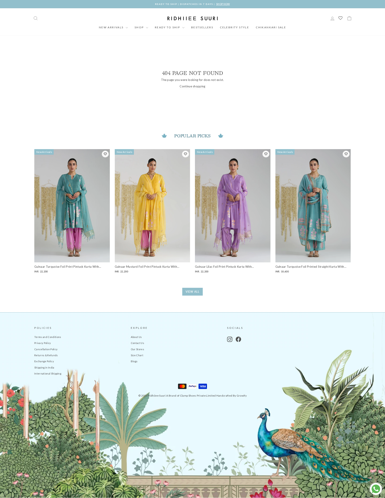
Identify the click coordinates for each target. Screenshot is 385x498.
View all (192, 291)
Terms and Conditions (47, 336)
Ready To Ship (168, 27)
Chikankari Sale (271, 27)
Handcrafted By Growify (231, 395)
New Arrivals (112, 27)
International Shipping (47, 373)
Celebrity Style (234, 27)
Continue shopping (192, 86)
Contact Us (137, 343)
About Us (136, 336)
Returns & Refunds (46, 355)
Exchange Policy (44, 361)
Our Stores (137, 349)
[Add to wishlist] (105, 154)
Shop (140, 27)
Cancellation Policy (45, 349)
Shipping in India (44, 367)
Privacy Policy (42, 343)
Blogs (134, 361)
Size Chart (137, 355)
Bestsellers (202, 27)
